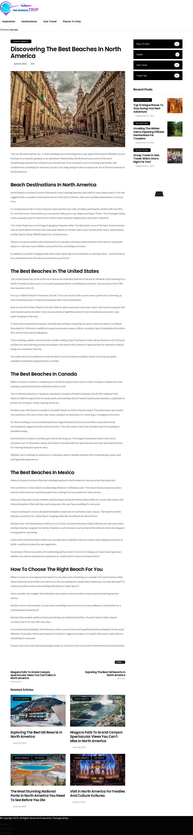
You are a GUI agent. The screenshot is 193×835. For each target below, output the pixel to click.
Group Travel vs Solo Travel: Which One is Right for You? (146, 158)
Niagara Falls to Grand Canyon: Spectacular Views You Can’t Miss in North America (96, 736)
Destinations (29, 21)
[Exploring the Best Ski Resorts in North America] (38, 711)
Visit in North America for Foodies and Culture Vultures (97, 793)
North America (21, 41)
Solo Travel (50, 21)
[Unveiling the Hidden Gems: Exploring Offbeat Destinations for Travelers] (174, 129)
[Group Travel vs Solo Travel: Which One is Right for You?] (174, 155)
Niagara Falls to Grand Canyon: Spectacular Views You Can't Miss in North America (33, 677)
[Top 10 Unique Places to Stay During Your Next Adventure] (174, 105)
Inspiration (8, 21)
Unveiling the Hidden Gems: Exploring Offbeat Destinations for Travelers (148, 133)
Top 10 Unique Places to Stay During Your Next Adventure (148, 108)
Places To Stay (72, 21)
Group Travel (142, 150)
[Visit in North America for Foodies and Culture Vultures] (97, 770)
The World (39, 758)
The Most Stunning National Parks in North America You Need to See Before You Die (38, 795)
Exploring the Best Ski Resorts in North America (105, 675)
